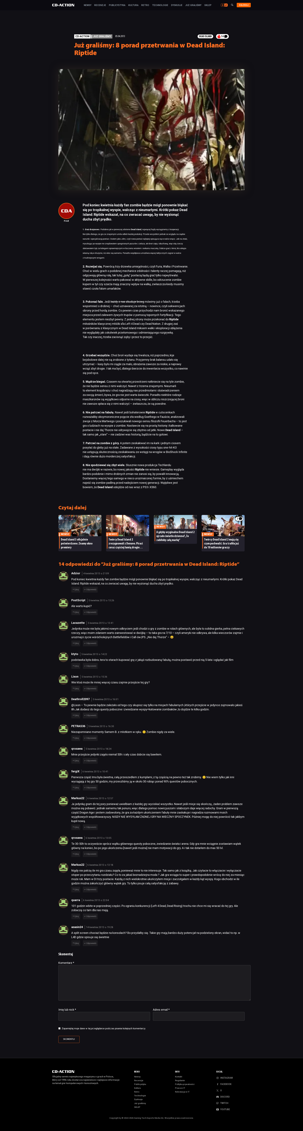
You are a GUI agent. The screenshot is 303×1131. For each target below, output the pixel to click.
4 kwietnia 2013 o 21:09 (96, 573)
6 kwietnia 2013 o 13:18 (100, 865)
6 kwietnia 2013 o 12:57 (100, 798)
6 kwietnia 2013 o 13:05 (98, 838)
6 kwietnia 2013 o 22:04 (96, 900)
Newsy (87, 5)
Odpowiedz (91, 589)
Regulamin (180, 1080)
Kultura (133, 5)
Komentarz (66, 962)
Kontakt (178, 1076)
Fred (66, 221)
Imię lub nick (67, 1009)
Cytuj (76, 589)
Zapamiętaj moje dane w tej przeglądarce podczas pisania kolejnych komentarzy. (104, 1028)
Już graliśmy (193, 5)
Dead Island (205, 36)
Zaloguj (244, 5)
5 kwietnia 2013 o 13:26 (101, 600)
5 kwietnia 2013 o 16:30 (101, 726)
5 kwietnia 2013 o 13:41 (100, 623)
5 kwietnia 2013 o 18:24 (98, 748)
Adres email (161, 1009)
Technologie (160, 5)
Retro (145, 5)
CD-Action (82, 36)
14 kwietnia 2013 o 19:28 (99, 927)
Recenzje (100, 5)
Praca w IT (180, 1088)
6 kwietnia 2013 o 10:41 (95, 771)
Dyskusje (176, 5)
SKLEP (207, 5)
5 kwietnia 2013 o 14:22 (94, 654)
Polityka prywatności (184, 1084)
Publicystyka (117, 5)
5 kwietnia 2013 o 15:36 (94, 676)
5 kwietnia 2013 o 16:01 (106, 699)
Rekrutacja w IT (182, 1092)
